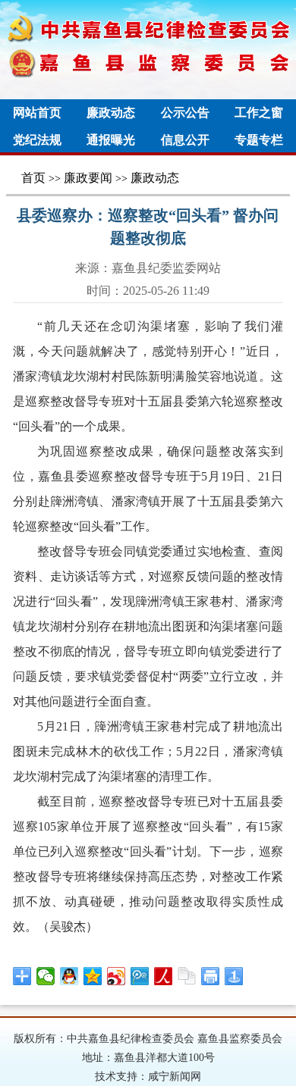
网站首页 (37, 112)
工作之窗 (259, 112)
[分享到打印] (210, 976)
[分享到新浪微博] (116, 976)
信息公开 (185, 139)
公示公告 (185, 112)
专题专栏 (259, 139)
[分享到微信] (45, 976)
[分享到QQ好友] (69, 976)
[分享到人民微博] (163, 976)
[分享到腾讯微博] (140, 976)
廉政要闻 (88, 177)
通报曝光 (111, 139)
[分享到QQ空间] (92, 976)
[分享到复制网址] (187, 976)
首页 (33, 177)
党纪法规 (37, 139)
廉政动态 (111, 112)
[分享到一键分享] (234, 976)
